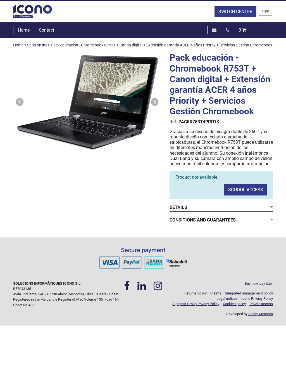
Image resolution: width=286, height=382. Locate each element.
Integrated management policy (249, 293)
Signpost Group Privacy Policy (195, 304)
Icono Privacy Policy (257, 298)
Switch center (235, 11)
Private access (261, 304)
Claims (215, 293)
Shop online (37, 45)
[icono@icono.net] (214, 30)
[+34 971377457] (227, 30)
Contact (46, 30)
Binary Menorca (260, 314)
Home (24, 30)
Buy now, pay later (259, 283)
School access (245, 189)
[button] (20, 102)
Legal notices (227, 298)
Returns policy (195, 293)
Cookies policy (234, 304)
